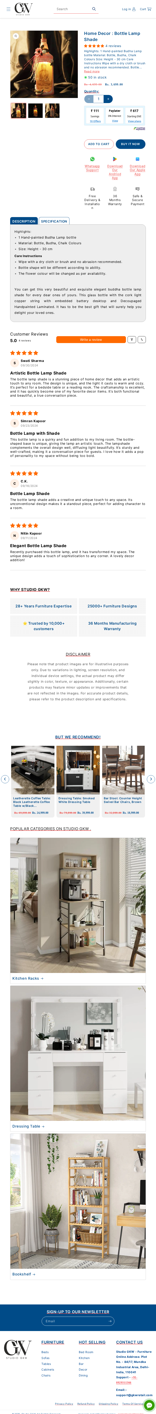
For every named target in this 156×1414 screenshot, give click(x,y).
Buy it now (130, 144)
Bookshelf (21, 1274)
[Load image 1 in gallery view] (18, 110)
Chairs (46, 1375)
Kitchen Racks (25, 978)
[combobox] (76, 9)
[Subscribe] (109, 1321)
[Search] (94, 8)
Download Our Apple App (137, 170)
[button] (8, 9)
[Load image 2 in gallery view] (35, 110)
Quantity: (91, 91)
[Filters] (132, 339)
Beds (45, 1352)
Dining (83, 1375)
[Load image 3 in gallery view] (52, 110)
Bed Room (86, 1352)
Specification (54, 221)
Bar (81, 1364)
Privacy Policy (64, 1403)
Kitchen (84, 1358)
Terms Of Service (133, 1403)
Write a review (91, 340)
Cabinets (47, 1369)
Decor (83, 1369)
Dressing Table (26, 1126)
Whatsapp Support (92, 168)
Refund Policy (86, 1403)
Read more (92, 71)
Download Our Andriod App (115, 172)
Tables (46, 1364)
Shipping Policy (108, 1403)
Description (24, 221)
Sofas (45, 1358)
